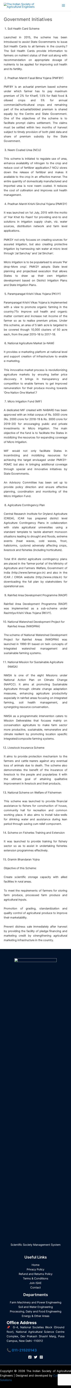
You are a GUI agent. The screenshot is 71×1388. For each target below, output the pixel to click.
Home (35, 1265)
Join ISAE (35, 1283)
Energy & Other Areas (35, 1316)
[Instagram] (41, 1357)
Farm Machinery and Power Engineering (35, 1302)
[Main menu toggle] (63, 5)
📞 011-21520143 (22, 1350)
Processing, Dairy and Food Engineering (35, 1311)
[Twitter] (35, 1357)
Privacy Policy (35, 1269)
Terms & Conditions (35, 1278)
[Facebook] (30, 1357)
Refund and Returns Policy (35, 1274)
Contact (35, 1287)
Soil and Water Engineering (35, 1307)
